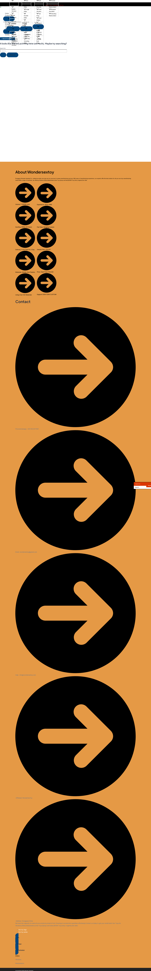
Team (15, 36)
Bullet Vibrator (14, 16)
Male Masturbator (52, 6)
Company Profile (12, 24)
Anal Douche (38, 6)
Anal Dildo (26, 6)
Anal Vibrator (38, 10)
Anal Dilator (38, 19)
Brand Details (40, 33)
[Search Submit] (3, 55)
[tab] (77, 930)
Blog (39, 38)
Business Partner (27, 35)
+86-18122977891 (72, 5)
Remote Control (14, 23)
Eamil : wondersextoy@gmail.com (84, 5)
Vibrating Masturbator (52, 15)
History (14, 34)
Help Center (24, 24)
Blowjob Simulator (52, 10)
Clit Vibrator (14, 44)
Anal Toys (61, 5)
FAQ (28, 38)
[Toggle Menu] (13, 28)
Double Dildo (26, 17)
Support (39, 23)
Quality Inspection (15, 40)
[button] (75, 937)
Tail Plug (38, 15)
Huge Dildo (26, 10)
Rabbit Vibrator (14, 10)
